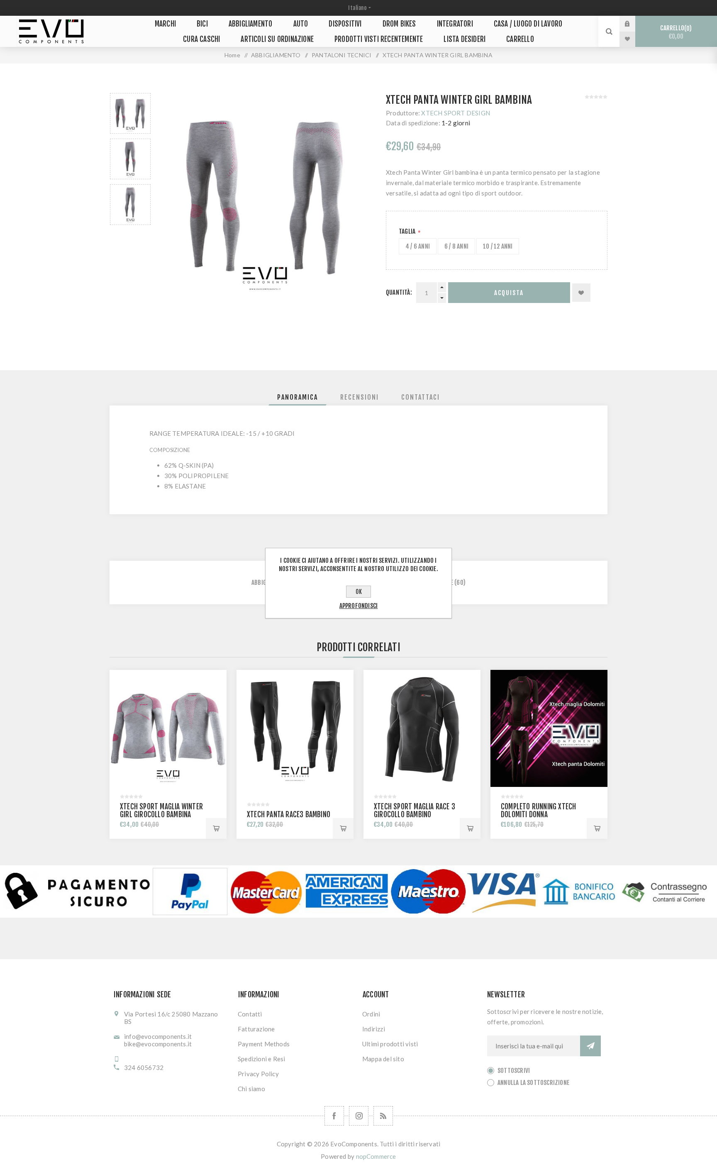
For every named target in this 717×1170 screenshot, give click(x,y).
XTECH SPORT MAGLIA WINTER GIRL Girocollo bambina (161, 810)
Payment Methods (264, 1044)
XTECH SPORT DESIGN (455, 113)
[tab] (297, 397)
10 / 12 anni (497, 246)
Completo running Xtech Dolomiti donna (538, 810)
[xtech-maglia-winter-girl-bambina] (168, 728)
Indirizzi (373, 1029)
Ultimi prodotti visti (390, 1044)
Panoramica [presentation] (297, 397)
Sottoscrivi (514, 1071)
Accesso (633, 23)
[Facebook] (334, 1116)
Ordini (371, 1014)
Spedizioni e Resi (261, 1059)
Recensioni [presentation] (359, 397)
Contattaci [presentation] (420, 397)
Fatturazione (256, 1029)
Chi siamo (251, 1088)
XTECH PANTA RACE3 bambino (288, 814)
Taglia (408, 231)
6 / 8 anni (456, 246)
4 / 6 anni (417, 246)
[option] (130, 113)
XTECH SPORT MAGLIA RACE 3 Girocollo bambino (414, 810)
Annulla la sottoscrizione (533, 1083)
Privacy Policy (258, 1073)
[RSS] (383, 1116)
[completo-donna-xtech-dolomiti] (548, 728)
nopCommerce (376, 1156)
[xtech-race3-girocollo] (421, 728)
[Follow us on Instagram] (358, 1116)
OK (359, 591)
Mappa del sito (383, 1059)
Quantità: (399, 292)
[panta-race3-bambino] (295, 728)
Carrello (674, 32)
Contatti (250, 1014)
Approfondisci (358, 606)
